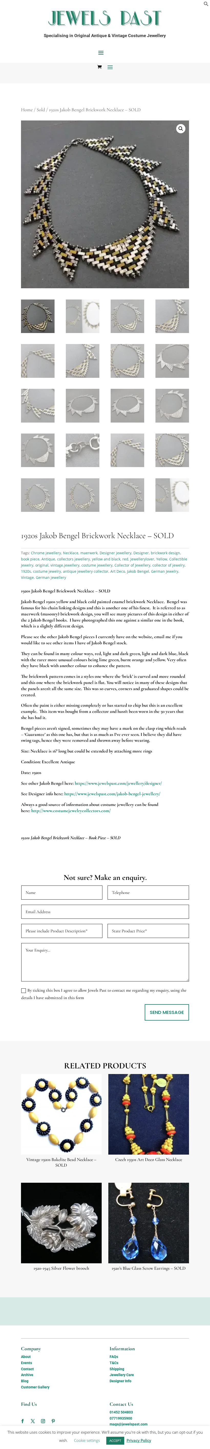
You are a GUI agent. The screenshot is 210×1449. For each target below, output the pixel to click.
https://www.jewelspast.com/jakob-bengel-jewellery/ (111, 794)
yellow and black (106, 559)
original (41, 565)
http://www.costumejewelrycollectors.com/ (71, 810)
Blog (24, 1381)
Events (26, 1363)
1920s (26, 571)
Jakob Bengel (138, 571)
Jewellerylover (142, 559)
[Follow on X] (33, 1421)
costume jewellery (96, 565)
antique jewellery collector (85, 571)
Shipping (117, 1369)
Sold (41, 110)
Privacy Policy (139, 1440)
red (125, 559)
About (26, 1357)
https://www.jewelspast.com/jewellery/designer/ (118, 783)
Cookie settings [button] (87, 1440)
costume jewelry (47, 571)
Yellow (161, 559)
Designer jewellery (115, 552)
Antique (48, 559)
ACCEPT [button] (115, 1440)
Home (27, 110)
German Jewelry (164, 571)
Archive (27, 1375)
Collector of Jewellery (132, 565)
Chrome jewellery (46, 552)
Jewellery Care (122, 1375)
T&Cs (114, 1363)
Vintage (27, 577)
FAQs (114, 1357)
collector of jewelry (168, 565)
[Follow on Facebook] (22, 1421)
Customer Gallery (35, 1387)
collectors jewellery (73, 559)
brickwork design (165, 552)
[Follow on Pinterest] (53, 1421)
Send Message (167, 1012)
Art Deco (117, 571)
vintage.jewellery (64, 565)
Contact (27, 1369)
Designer (141, 552)
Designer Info (120, 1381)
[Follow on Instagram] (43, 1421)
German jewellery (51, 577)
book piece (30, 559)
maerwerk (89, 552)
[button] (206, 5)
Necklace (70, 552)
